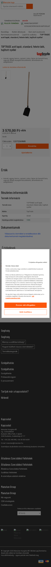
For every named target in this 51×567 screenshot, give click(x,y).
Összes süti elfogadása (25, 305)
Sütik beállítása (25, 312)
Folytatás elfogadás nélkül (38, 262)
